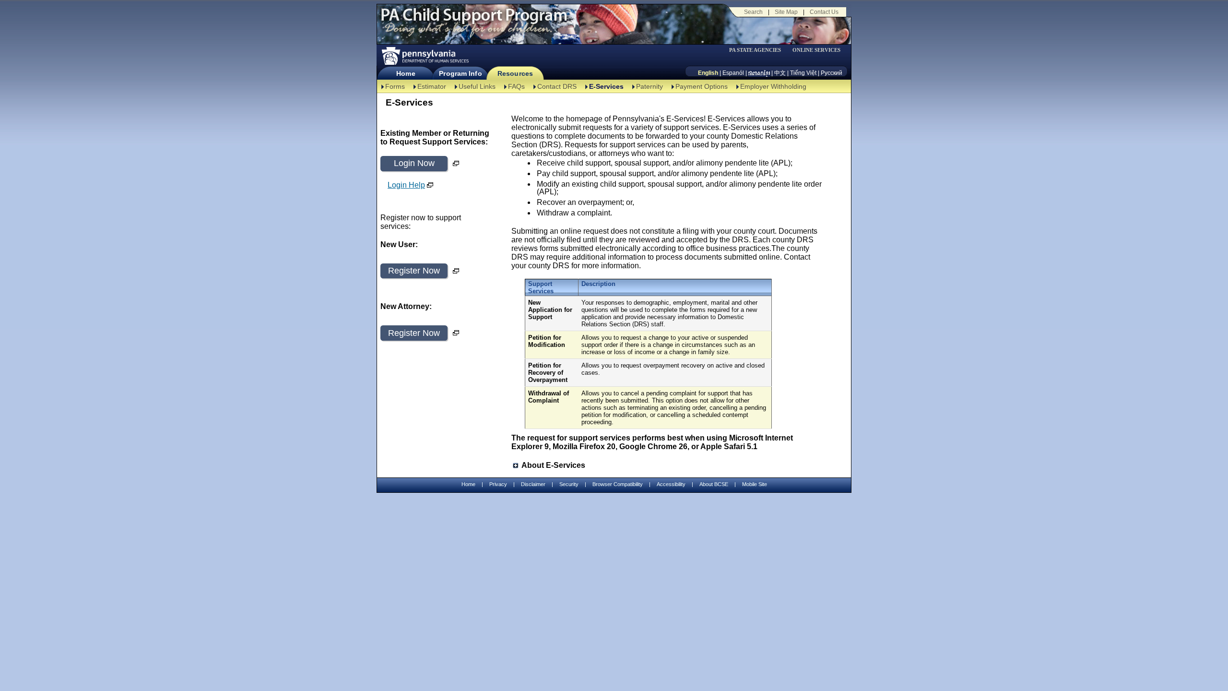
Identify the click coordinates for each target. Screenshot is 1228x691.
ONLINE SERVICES (816, 50)
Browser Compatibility (617, 484)
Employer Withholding (773, 86)
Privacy (498, 484)
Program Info (460, 73)
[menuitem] (758, 50)
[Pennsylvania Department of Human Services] (424, 56)
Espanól (733, 73)
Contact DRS (557, 86)
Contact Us (824, 12)
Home (405, 73)
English (708, 73)
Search (753, 12)
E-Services (606, 86)
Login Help (406, 185)
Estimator (431, 86)
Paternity (649, 86)
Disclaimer (533, 484)
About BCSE (713, 484)
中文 (780, 73)
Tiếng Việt (803, 73)
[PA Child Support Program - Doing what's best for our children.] (473, 20)
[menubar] (758, 50)
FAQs (516, 86)
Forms (395, 86)
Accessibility (671, 484)
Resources (515, 73)
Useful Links (477, 86)
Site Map (786, 12)
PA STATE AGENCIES (755, 50)
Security (569, 484)
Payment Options (701, 86)
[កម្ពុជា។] (759, 73)
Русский (831, 73)
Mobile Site (754, 484)
